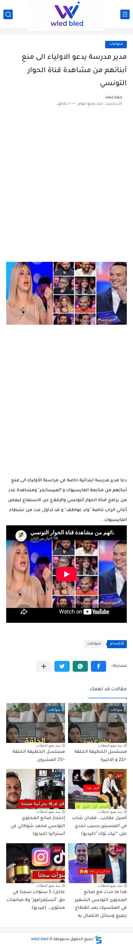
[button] (98, 666)
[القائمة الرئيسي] (125, 14)
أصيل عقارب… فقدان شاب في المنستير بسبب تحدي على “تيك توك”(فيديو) (99, 826)
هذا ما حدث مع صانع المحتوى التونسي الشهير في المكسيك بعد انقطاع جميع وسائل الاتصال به (101, 904)
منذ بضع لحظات (110, 745)
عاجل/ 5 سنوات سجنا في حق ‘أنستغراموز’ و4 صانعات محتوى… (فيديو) (35, 900)
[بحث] (8, 14)
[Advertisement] (66, 190)
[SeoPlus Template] (98, 939)
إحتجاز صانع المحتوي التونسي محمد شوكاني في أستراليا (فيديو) (38, 826)
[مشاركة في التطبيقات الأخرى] (43, 666)
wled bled (40, 939)
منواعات (116, 44)
